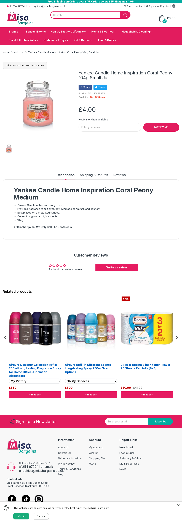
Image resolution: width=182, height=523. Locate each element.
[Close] (178, 505)
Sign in (153, 6)
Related (175, 401)
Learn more (103, 507)
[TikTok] (26, 499)
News (122, 468)
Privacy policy (66, 463)
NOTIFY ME (161, 127)
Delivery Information (70, 458)
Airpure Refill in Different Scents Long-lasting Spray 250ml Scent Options (88, 368)
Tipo (167, 401)
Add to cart (35, 394)
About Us (63, 447)
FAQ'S (92, 463)
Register (164, 6)
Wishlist (93, 452)
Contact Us (64, 452)
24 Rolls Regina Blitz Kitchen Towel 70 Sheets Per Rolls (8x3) (145, 366)
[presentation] (5, 338)
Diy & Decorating (129, 463)
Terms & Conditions (69, 468)
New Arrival (126, 447)
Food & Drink (127, 452)
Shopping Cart (97, 458)
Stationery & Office (130, 458)
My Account (96, 447)
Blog (60, 474)
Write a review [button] (116, 267)
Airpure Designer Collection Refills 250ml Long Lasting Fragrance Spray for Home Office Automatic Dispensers (35, 370)
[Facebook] (12, 499)
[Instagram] (39, 499)
